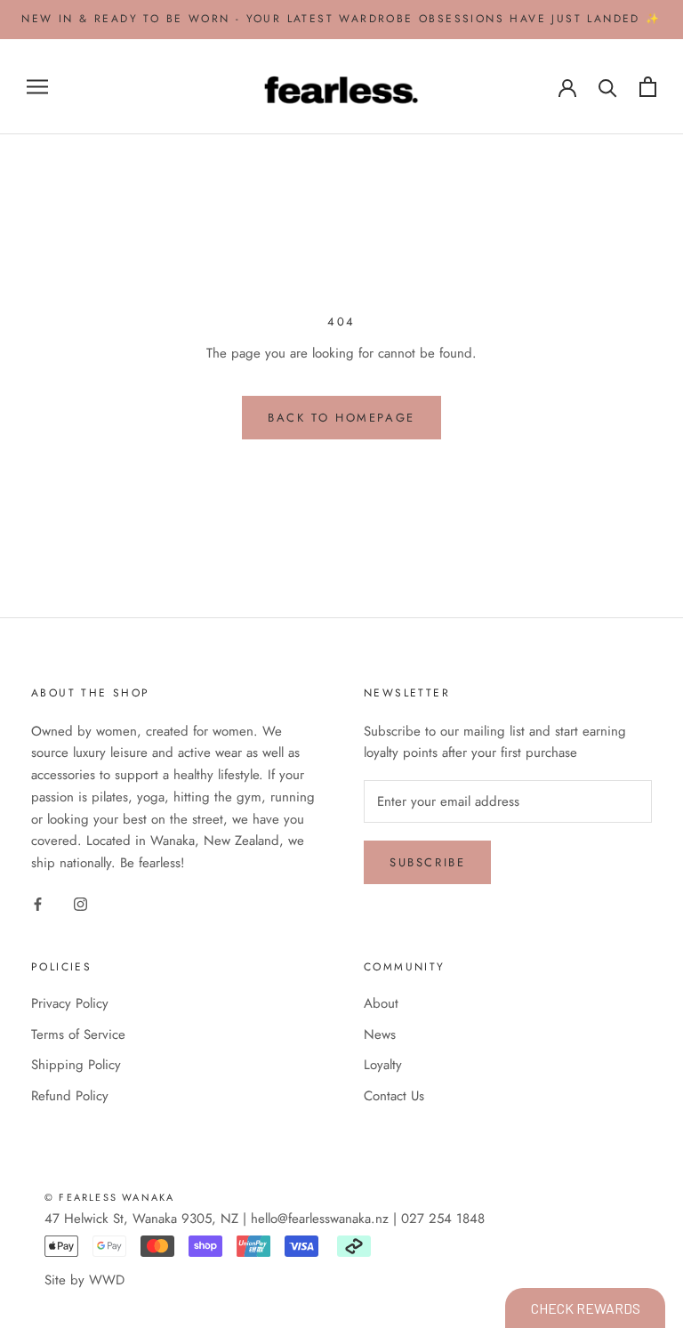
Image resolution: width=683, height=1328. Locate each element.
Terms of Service (78, 1034)
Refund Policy (69, 1096)
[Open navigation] (37, 86)
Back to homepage (341, 417)
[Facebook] (37, 903)
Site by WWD (84, 1280)
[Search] (608, 86)
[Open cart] (647, 86)
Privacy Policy (69, 1003)
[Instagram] (80, 903)
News (380, 1034)
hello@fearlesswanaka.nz (320, 1218)
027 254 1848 (443, 1218)
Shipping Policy (76, 1064)
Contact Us (394, 1096)
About (381, 1003)
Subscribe (427, 862)
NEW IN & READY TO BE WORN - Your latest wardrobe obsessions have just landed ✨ (341, 19)
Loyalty (383, 1064)
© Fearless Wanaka (109, 1197)
